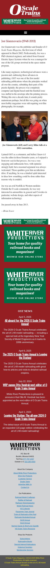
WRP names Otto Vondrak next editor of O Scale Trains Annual (25, 386)
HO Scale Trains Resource (25, 529)
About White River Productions (25, 473)
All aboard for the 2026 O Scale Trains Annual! (25, 322)
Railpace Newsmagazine (25, 503)
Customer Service (25, 479)
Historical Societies (25, 547)
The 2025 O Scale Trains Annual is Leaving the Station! (25, 356)
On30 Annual (25, 520)
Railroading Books (25, 541)
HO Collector (25, 509)
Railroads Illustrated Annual (25, 517)
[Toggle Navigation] (25, 32)
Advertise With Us (25, 484)
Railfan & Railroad (25, 500)
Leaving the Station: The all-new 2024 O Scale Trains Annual (25, 417)
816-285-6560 (30, 462)
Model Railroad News (25, 506)
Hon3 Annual (25, 523)
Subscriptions (25, 539)
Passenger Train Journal (25, 512)
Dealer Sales (25, 482)
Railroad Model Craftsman (25, 497)
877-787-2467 (28, 459)
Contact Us (25, 487)
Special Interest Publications (25, 544)
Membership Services (25, 550)
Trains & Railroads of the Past (25, 514)
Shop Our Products (25, 476)
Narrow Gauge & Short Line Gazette (25, 526)
